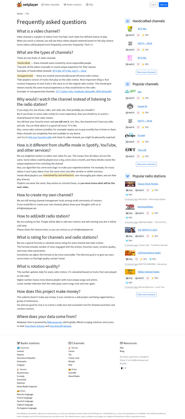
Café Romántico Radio (149, 252)
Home (20, 13)
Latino (71, 351)
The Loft (142, 150)
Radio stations (74, 4)
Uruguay (21, 365)
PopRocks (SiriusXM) (84, 91)
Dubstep (21, 383)
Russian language (25, 394)
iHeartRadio (74, 376)
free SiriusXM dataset (60, 326)
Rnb (70, 365)
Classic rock (73, 358)
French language (24, 397)
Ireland (20, 351)
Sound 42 (142, 106)
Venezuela (21, 361)
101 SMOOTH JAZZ (147, 229)
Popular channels (145, 84)
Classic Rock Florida (148, 183)
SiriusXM (72, 372)
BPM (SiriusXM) (104, 91)
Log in (154, 4)
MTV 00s (57, 70)
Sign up (163, 4)
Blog (122, 351)
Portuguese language (27, 408)
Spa (139, 91)
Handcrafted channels (149, 21)
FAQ (91, 4)
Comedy (20, 376)
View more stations (146, 294)
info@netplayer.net (26, 208)
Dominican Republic (26, 358)
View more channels (146, 72)
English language (25, 404)
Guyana (20, 354)
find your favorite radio (40, 137)
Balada (71, 361)
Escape (141, 135)
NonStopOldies (145, 206)
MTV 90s (66, 70)
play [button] (130, 190)
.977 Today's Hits (64, 91)
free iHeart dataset (35, 326)
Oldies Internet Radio (148, 271)
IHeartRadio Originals (27, 386)
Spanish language (25, 401)
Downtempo (23, 372)
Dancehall (21, 379)
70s (70, 354)
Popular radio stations (149, 176)
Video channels (51, 4)
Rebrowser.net (54, 322)
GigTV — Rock (79, 70)
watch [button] (131, 35)
